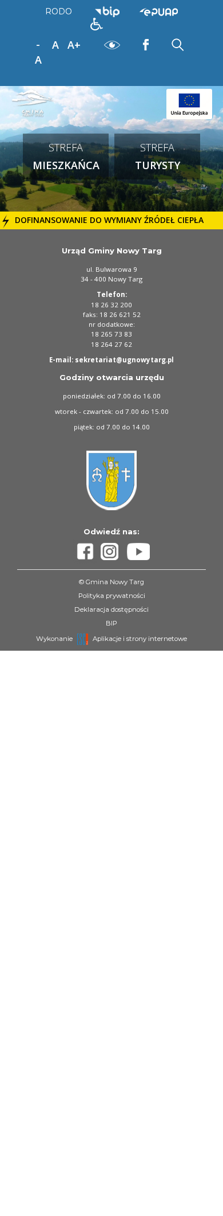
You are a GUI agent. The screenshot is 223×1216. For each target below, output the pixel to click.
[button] (96, 24)
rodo (58, 11)
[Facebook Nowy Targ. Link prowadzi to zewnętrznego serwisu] (146, 44)
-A (38, 45)
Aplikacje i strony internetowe (140, 639)
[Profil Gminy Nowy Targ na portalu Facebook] (87, 551)
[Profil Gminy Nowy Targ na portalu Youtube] (138, 551)
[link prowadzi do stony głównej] (34, 103)
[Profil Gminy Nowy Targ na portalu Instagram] (114, 551)
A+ (74, 45)
